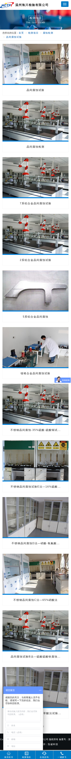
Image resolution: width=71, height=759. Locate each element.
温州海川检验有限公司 (31, 5)
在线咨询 (44, 757)
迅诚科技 (53, 744)
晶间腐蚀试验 (14, 37)
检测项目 (33, 33)
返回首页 (8, 757)
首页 (21, 33)
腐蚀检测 (48, 33)
